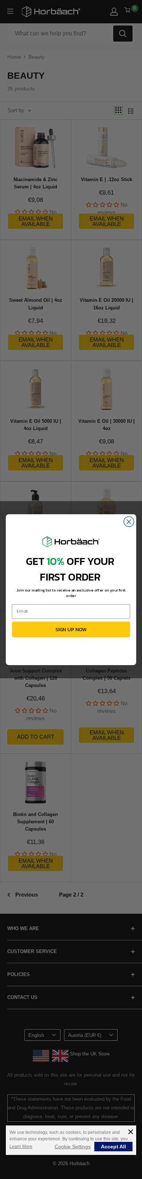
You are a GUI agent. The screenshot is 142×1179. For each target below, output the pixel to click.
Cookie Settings (73, 1146)
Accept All (113, 1146)
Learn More (20, 1146)
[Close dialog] (129, 521)
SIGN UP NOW (71, 629)
